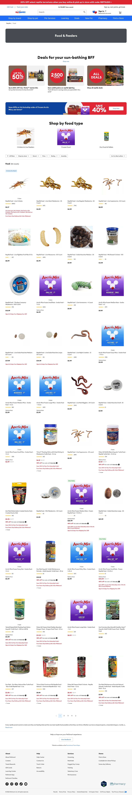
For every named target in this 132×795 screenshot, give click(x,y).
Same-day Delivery (105, 764)
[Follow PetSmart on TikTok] (21, 784)
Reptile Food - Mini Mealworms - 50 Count (49, 511)
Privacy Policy (71, 792)
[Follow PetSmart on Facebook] (7, 784)
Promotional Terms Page (73, 745)
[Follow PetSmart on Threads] (16, 784)
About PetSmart (10, 757)
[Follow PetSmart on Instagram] (11, 784)
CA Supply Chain (93, 792)
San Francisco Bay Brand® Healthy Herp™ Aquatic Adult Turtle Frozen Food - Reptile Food (112, 629)
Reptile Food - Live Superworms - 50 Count (112, 201)
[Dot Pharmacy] (118, 784)
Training (70, 768)
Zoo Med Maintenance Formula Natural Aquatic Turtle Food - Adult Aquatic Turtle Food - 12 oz (112, 686)
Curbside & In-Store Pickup (107, 761)
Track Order (40, 764)
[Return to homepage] (21, 12)
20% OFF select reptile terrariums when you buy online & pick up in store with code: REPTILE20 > (66, 2)
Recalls (55, 792)
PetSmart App (9, 775)
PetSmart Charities (11, 778)
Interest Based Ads (82, 792)
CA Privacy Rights (105, 792)
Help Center (40, 757)
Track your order (22, 7)
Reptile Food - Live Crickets (13, 201)
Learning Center (10, 771)
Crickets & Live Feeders (25, 147)
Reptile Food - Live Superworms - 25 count (81, 452)
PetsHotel (71, 761)
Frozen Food (66, 147)
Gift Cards (8, 768)
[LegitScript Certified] (104, 784)
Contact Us (40, 761)
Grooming (71, 757)
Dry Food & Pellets (106, 147)
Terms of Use (62, 792)
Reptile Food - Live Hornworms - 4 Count (80, 302)
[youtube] (25, 784)
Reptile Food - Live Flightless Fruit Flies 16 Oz (19, 255)
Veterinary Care (73, 771)
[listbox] (66, 138)
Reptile (8, 23)
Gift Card (10, 7)
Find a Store (102, 757)
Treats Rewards (10, 764)
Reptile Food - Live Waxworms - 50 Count (49, 255)
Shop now (66, 61)
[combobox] (62, 12)
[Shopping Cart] (123, 13)
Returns (39, 768)
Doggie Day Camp (73, 764)
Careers (8, 761)
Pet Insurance (72, 775)
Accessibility (40, 771)
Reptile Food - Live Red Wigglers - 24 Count (81, 403)
